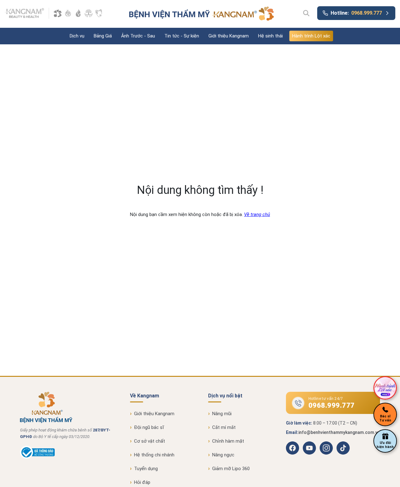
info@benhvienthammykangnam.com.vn (339, 432)
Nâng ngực (223, 455)
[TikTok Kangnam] (343, 448)
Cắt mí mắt (224, 427)
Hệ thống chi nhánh (154, 455)
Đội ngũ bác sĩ (149, 427)
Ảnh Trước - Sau (138, 36)
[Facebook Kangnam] (292, 448)
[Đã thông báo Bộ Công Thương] (37, 457)
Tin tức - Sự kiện (181, 36)
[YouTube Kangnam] (309, 448)
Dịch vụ (77, 36)
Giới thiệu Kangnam (228, 36)
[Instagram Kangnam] (326, 448)
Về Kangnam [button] (144, 396)
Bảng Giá (103, 36)
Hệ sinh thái (270, 36)
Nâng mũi (222, 413)
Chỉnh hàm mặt (228, 441)
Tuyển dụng (146, 468)
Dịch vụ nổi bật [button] (225, 396)
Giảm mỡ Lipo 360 (231, 468)
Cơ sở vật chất (149, 441)
